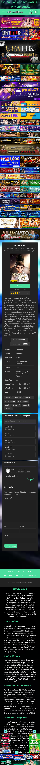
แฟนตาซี (26, 405)
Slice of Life (28, 398)
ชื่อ (5, 526)
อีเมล (22, 526)
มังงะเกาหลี (16, 405)
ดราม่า (7, 405)
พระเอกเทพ (8, 576)
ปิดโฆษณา (21, 752)
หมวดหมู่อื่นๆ (20, 576)
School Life (17, 398)
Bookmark (32, 576)
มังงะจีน (31, 571)
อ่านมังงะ (9, 571)
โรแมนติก (8, 409)
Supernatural (10, 401)
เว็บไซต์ (7, 535)
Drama (7, 398)
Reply (30, 480)
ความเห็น (8, 498)
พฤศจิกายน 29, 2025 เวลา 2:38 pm (22, 472)
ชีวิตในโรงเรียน (23, 401)
